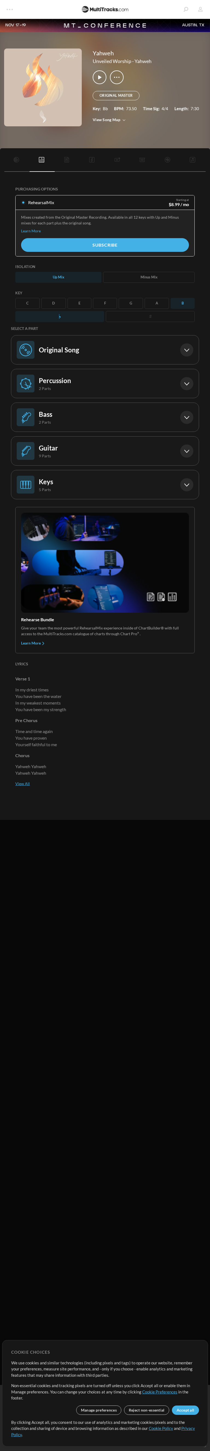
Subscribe (105, 244)
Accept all (185, 1410)
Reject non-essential (147, 1410)
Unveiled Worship (112, 61)
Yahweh (143, 61)
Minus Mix (149, 277)
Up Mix (58, 277)
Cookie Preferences (159, 1391)
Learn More (31, 231)
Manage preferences (99, 1410)
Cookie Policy (161, 1428)
